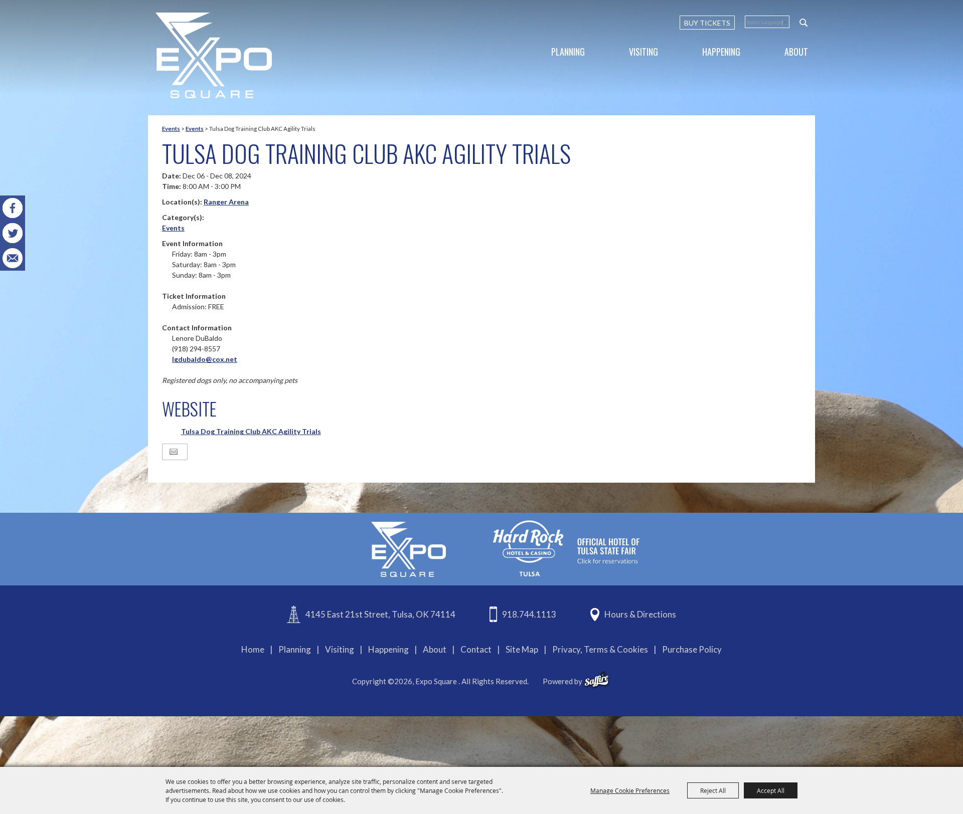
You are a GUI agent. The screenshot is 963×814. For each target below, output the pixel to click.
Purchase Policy (692, 649)
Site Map (522, 649)
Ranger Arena (226, 201)
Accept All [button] (770, 790)
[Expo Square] (213, 55)
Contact (476, 649)
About (796, 51)
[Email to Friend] (174, 452)
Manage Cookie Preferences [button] (630, 790)
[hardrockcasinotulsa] (566, 548)
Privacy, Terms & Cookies (600, 649)
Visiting (643, 51)
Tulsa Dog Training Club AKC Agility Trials (251, 431)
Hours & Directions (640, 614)
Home (252, 649)
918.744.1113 (529, 614)
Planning (568, 51)
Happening (721, 51)
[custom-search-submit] (803, 23)
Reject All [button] (713, 790)
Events (171, 128)
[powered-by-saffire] (596, 680)
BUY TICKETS (707, 23)
